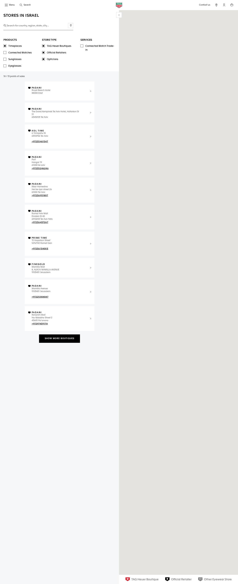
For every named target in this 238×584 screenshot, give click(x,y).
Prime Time (39, 238)
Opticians (52, 59)
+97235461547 (40, 142)
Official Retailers (56, 52)
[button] (224, 5)
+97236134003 (40, 249)
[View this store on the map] (91, 91)
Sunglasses (14, 59)
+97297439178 (40, 324)
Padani (37, 88)
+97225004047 (40, 297)
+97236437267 (40, 222)
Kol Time (38, 131)
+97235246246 (40, 169)
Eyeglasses (14, 66)
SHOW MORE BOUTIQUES (59, 339)
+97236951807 (40, 196)
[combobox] (38, 25)
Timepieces (15, 46)
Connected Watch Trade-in (99, 48)
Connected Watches (20, 52)
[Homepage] (119, 5)
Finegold (38, 264)
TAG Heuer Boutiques (59, 46)
